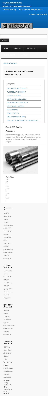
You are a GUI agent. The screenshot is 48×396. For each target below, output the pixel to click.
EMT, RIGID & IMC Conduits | (12, 3)
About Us (17, 48)
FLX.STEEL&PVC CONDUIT (16, 92)
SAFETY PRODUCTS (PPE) (16, 117)
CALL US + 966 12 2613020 (38, 14)
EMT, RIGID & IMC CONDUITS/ (23, 71)
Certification (9, 55)
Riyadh (5, 274)
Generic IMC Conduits (13, 74)
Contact (24, 55)
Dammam (6, 316)
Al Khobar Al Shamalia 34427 (7, 356)
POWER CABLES (13, 113)
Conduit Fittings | (9, 9)
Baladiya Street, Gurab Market (7, 216)
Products (30, 48)
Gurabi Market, (7, 271)
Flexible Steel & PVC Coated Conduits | (17, 6)
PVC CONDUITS (12, 110)
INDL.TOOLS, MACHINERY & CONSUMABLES (22, 120)
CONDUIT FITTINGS (14, 95)
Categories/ (9, 71)
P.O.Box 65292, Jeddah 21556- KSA (8, 225)
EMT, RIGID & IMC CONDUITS (17, 88)
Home (6, 48)
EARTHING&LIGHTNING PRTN (17, 103)
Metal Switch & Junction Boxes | (31, 9)
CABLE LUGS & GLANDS (15, 106)
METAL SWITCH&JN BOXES (16, 99)
